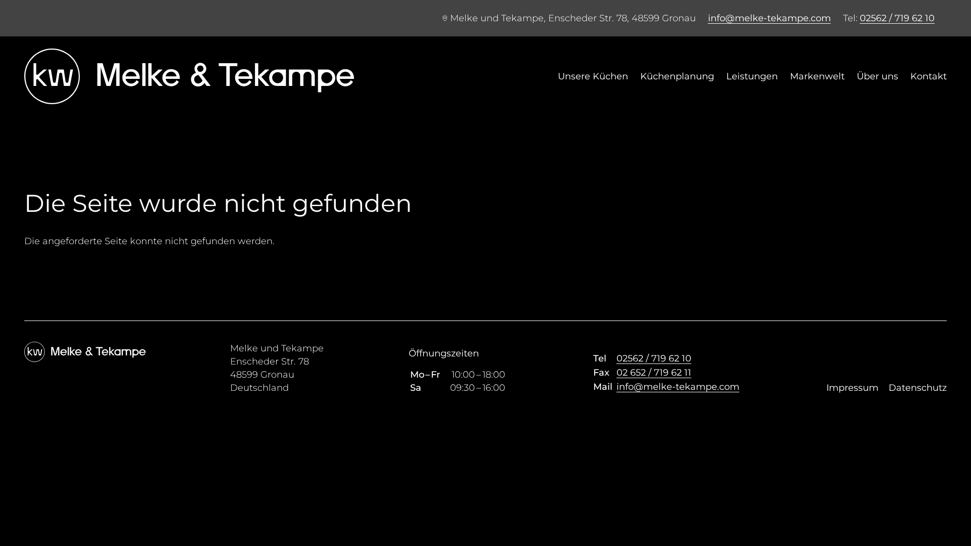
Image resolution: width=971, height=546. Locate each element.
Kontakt (928, 76)
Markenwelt (817, 76)
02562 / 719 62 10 (897, 18)
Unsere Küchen (593, 76)
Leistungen (752, 76)
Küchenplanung (677, 76)
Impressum (852, 387)
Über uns (877, 76)
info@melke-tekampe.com (769, 18)
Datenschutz (918, 387)
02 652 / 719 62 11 (653, 372)
